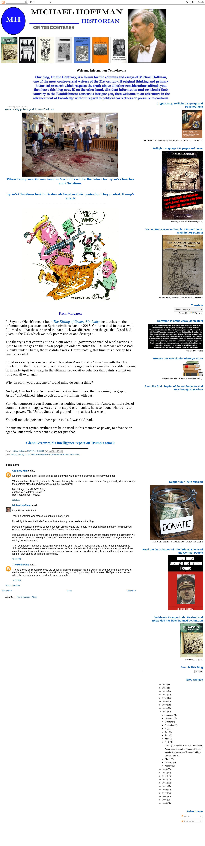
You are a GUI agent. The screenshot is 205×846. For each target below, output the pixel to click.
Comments (188, 821)
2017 (164, 711)
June (167, 735)
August (168, 728)
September (170, 725)
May (167, 738)
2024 (164, 687)
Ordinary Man (20, 470)
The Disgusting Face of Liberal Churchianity (183, 745)
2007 (164, 799)
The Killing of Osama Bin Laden (76, 322)
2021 (164, 697)
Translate (199, 313)
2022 (164, 694)
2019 (164, 704)
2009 (164, 792)
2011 (164, 786)
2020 (164, 701)
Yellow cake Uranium (72, 454)
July (167, 731)
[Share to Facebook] (58, 451)
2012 (164, 782)
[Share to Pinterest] (61, 451)
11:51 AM (16, 500)
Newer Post (7, 590)
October (168, 721)
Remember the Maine (43, 454)
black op (14, 454)
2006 (164, 803)
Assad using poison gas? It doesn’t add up (182, 752)
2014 (164, 775)
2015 (164, 772)
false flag (21, 454)
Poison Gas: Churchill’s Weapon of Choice (182, 748)
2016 (164, 769)
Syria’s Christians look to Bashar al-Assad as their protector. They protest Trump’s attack (70, 196)
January (168, 765)
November (169, 718)
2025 (164, 684)
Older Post (131, 590)
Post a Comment (13, 586)
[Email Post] (46, 451)
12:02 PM (16, 559)
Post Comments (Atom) (27, 596)
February (169, 762)
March (168, 758)
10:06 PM (16, 580)
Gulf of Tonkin (30, 454)
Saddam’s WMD (58, 454)
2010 (164, 789)
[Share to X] (55, 451)
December (169, 714)
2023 (164, 691)
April (167, 742)
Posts (186, 816)
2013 (164, 779)
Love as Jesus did (171, 755)
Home (69, 590)
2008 (164, 796)
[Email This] (49, 451)
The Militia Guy (20, 564)
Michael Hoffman (21, 505)
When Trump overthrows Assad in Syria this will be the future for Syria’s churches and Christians (70, 181)
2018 (164, 708)
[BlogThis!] (52, 451)
